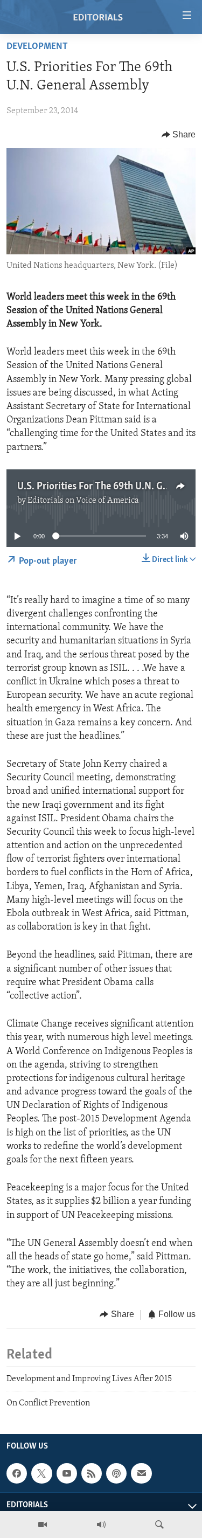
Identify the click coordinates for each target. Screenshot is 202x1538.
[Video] (42, 1524)
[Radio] (101, 1524)
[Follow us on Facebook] (16, 1473)
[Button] (179, 135)
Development (37, 47)
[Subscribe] (141, 1473)
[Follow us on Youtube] (67, 1473)
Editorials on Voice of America (83, 500)
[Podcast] (116, 1473)
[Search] (159, 1524)
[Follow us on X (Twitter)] (41, 1473)
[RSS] (91, 1473)
